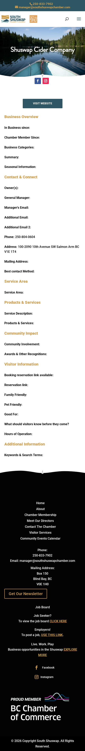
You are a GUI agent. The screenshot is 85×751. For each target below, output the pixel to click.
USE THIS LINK (52, 635)
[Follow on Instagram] (45, 81)
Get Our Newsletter (26, 593)
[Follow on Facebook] (38, 81)
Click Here (43, 71)
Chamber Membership (40, 515)
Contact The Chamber (40, 527)
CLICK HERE (58, 621)
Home (40, 503)
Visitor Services (40, 532)
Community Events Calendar (40, 538)
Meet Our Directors (40, 521)
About (40, 509)
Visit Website (42, 103)
